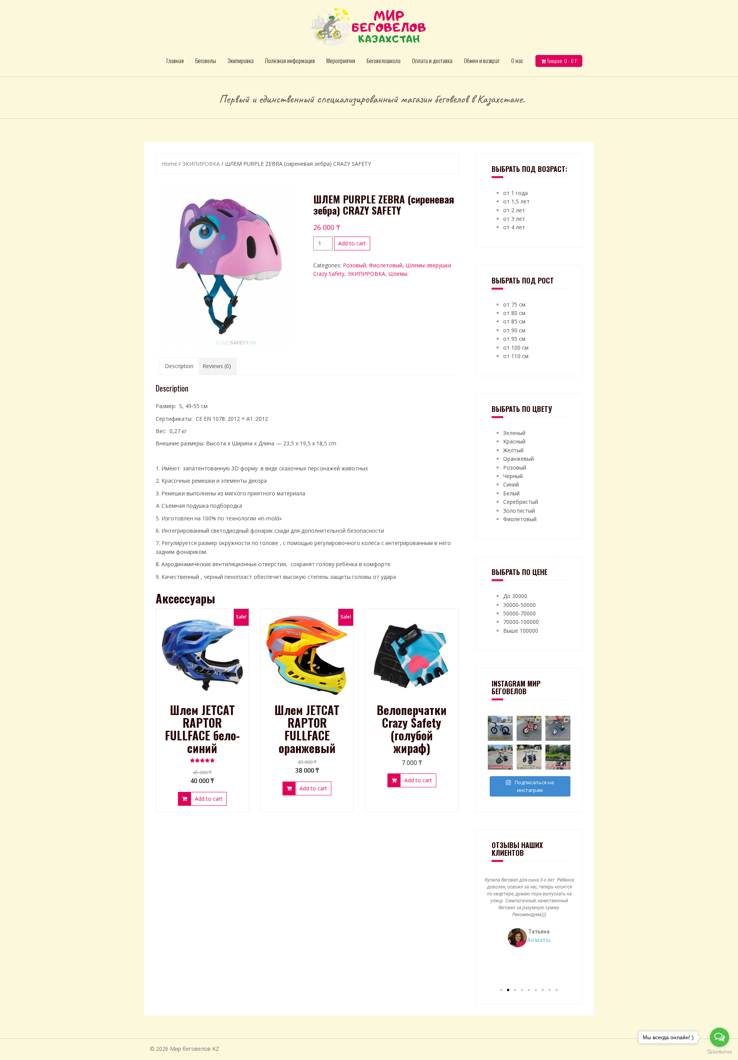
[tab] (179, 366)
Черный (513, 476)
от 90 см (514, 330)
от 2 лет (514, 210)
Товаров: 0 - (561, 61)
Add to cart (352, 243)
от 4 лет (514, 227)
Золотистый (519, 510)
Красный (514, 441)
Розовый (354, 265)
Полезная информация (290, 60)
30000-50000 (519, 604)
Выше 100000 (520, 630)
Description (179, 366)
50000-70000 (519, 613)
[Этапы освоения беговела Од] (557, 757)
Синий (511, 484)
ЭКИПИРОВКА (201, 163)
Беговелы (205, 60)
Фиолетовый (385, 265)
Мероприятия (340, 60)
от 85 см (514, 321)
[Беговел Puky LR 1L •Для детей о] (529, 728)
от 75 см (514, 304)
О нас (517, 60)
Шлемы (397, 273)
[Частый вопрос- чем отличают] (529, 757)
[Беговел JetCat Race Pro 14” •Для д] (500, 728)
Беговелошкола (384, 60)
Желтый (513, 450)
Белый (511, 493)
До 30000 (515, 596)
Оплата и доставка (432, 60)
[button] (501, 990)
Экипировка (241, 60)
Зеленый (514, 433)
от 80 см (514, 313)
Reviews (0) (217, 366)
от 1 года (515, 193)
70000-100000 (521, 621)
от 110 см (516, 356)
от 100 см (516, 347)
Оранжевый (518, 458)
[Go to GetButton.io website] (719, 1052)
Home (169, 163)
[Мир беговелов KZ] (369, 26)
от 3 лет (514, 218)
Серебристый (520, 501)
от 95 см (514, 338)
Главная (175, 60)
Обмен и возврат (482, 60)
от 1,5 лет (516, 201)
